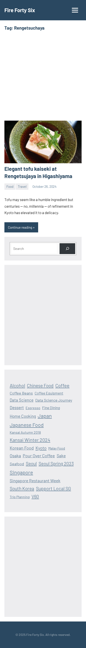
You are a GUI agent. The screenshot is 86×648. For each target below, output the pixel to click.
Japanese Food (27, 425)
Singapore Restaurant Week (35, 480)
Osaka (15, 455)
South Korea (22, 488)
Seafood (17, 463)
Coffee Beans (21, 393)
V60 (35, 496)
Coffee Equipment (49, 393)
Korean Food (22, 447)
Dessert (17, 407)
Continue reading (20, 227)
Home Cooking (23, 416)
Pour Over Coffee (39, 455)
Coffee (62, 385)
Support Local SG (53, 488)
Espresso (33, 408)
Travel (22, 186)
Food (9, 186)
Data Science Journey (53, 400)
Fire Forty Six (19, 10)
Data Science (22, 400)
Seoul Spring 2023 (56, 463)
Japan (45, 415)
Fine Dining (51, 407)
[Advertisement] (43, 76)
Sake (61, 455)
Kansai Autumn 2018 (25, 432)
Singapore (21, 472)
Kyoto (41, 447)
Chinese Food (40, 385)
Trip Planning (20, 497)
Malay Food (56, 448)
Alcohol (17, 385)
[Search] (67, 248)
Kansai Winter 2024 (30, 440)
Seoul (31, 463)
